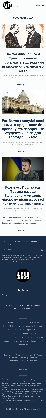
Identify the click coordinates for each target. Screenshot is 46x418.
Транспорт (12, 333)
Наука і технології (20, 341)
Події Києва (34, 322)
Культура (39, 337)
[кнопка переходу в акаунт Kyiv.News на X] (23, 290)
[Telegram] (19, 290)
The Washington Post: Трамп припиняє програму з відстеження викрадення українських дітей (23, 62)
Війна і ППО (8, 326)
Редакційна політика (24, 355)
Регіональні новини (11, 337)
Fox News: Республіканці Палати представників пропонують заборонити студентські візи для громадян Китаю (23, 128)
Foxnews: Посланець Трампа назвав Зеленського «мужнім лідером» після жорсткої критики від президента (23, 195)
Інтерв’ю (6, 341)
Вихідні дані (32, 360)
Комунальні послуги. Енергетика (29, 326)
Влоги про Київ (37, 341)
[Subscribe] (42, 250)
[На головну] (8, 5)
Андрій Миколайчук (22, 75)
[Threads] (27, 290)
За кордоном (28, 78)
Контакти (8, 355)
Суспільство (27, 337)
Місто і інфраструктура (29, 330)
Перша (10, 322)
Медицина (12, 330)
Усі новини (21, 322)
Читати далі (21, 85)
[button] (17, 5)
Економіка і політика (29, 333)
